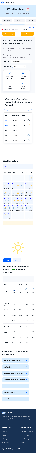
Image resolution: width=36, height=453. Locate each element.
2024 (16, 260)
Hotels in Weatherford (10, 399)
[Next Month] (30, 166)
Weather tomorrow (9, 392)
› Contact (23, 442)
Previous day (9, 34)
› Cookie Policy (25, 439)
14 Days (19, 20)
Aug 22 (28, 110)
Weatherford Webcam (10, 386)
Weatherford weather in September (14, 379)
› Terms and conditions (27, 431)
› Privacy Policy (25, 435)
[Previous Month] (6, 166)
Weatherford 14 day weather (12, 360)
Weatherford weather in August (13, 373)
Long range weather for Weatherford (11, 366)
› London (4, 435)
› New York (5, 431)
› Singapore (5, 442)
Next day (26, 34)
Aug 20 (7, 110)
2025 (7, 260)
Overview (7, 20)
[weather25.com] (7, 2)
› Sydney (4, 439)
